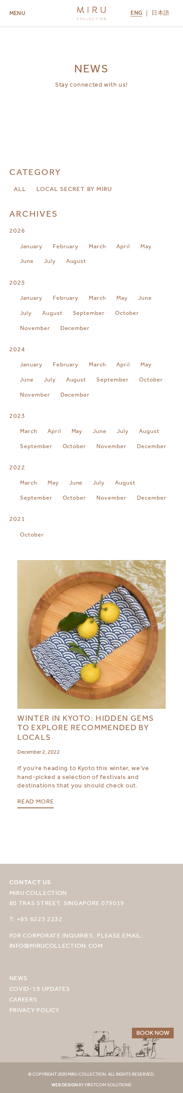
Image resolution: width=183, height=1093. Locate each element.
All (20, 189)
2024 (17, 349)
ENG (136, 13)
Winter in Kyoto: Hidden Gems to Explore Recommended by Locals (85, 728)
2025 (17, 282)
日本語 (160, 13)
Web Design (65, 1085)
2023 (17, 416)
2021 (17, 519)
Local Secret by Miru (74, 189)
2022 (17, 467)
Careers (23, 999)
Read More (35, 802)
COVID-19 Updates (39, 989)
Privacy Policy (34, 1010)
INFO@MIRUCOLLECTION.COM (56, 946)
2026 (17, 230)
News (18, 978)
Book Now (152, 1033)
